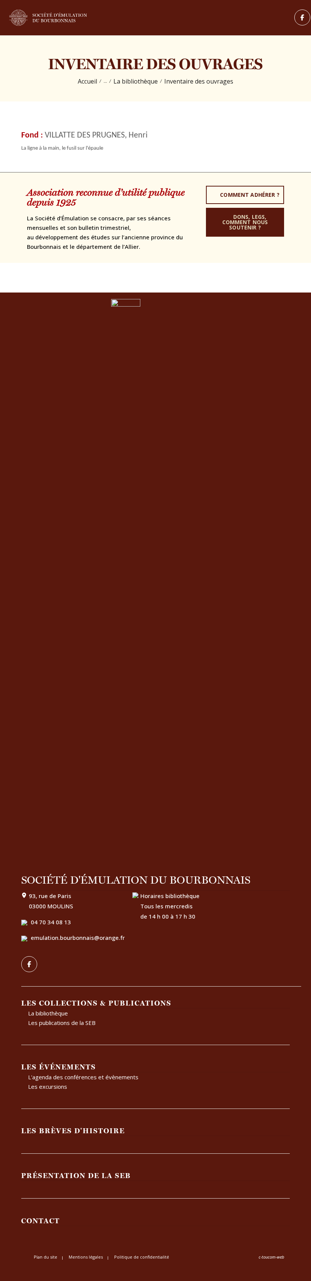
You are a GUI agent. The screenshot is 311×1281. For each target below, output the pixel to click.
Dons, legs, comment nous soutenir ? (245, 222)
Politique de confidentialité (141, 1257)
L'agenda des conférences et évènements (83, 1077)
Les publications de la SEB (62, 1022)
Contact (40, 1220)
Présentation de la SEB (76, 1175)
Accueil (87, 81)
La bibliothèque (135, 81)
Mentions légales (86, 1257)
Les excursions (47, 1086)
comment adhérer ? (249, 194)
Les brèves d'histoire (73, 1130)
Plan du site (45, 1257)
